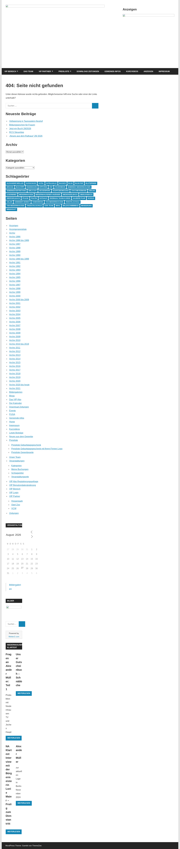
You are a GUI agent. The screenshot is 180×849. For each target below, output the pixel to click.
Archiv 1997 (14, 285)
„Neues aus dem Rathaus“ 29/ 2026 (25, 136)
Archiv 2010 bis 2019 (19, 344)
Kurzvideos (132, 71)
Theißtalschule (34, 206)
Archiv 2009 (14, 333)
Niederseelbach (70, 194)
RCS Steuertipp (16, 132)
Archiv (12, 233)
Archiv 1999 (14, 292)
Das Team (28, 71)
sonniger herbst (22, 202)
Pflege (25, 198)
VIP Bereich (10, 71)
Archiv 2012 (14, 351)
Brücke (10, 187)
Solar (9, 202)
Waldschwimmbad (71, 206)
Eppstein (43, 187)
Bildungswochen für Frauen (22, 125)
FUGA (12, 414)
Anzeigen (148, 71)
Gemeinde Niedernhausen (79, 187)
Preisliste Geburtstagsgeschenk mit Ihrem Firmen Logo (36, 449)
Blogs (12, 396)
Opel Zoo (15, 505)
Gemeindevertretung (16, 191)
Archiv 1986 (14, 237)
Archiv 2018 (14, 373)
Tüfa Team (48, 206)
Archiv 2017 (14, 370)
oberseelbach (13, 198)
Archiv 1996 (14, 281)
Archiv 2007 (14, 325)
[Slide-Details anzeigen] (148, 16)
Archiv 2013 (14, 355)
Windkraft (11, 209)
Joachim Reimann (78, 191)
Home (12, 422)
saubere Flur (79, 198)
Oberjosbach (86, 194)
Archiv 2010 (14, 340)
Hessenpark (44, 191)
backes (62, 183)
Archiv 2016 (14, 366)
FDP (51, 187)
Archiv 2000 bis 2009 (19, 299)
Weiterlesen (13, 738)
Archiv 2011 (14, 348)
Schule (91, 198)
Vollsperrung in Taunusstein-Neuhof (26, 121)
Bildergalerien (15, 392)
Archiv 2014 (14, 359)
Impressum (164, 71)
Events (12, 410)
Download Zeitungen (88, 71)
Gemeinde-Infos (112, 71)
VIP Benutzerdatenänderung (22, 485)
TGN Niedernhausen (15, 206)
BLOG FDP (79, 183)
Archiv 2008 (14, 329)
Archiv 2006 (14, 322)
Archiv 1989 (14, 251)
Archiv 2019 (14, 377)
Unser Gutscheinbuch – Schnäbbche (19, 670)
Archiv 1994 (14, 274)
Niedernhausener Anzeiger (47, 194)
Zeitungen (14, 513)
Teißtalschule (73, 202)
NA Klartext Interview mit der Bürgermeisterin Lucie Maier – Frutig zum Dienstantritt (9, 785)
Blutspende (91, 183)
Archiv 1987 (14, 244)
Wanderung (86, 206)
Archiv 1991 (14, 262)
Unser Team (15, 457)
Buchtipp (20, 187)
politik (34, 198)
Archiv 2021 (14, 388)
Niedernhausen (26, 194)
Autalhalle (51, 183)
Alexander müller (15, 183)
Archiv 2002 (14, 307)
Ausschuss (31, 183)
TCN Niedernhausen (54, 202)
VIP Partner (45, 71)
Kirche (92, 191)
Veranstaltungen (17, 461)
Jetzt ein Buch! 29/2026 (20, 128)
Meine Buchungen (19, 469)
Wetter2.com (14, 637)
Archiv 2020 (14, 381)
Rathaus (43, 198)
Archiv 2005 (14, 318)
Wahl (58, 206)
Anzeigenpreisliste (18, 229)
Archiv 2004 (14, 314)
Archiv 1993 (14, 270)
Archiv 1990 (14, 255)
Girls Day (32, 191)
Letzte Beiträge (16, 433)
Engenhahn (31, 187)
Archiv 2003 (14, 311)
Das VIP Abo (15, 399)
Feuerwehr (60, 187)
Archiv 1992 (14, 266)
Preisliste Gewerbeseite (22, 452)
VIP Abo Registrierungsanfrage (23, 481)
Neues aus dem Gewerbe (21, 436)
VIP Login (13, 492)
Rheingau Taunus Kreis (60, 198)
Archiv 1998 (14, 288)
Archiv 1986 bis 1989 (19, 240)
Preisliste (64, 71)
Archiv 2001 (14, 303)
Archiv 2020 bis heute (19, 385)
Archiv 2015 (14, 362)
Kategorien (16, 465)
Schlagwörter (17, 473)
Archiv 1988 (14, 248)
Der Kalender (15, 403)
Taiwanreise (37, 202)
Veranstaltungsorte (20, 477)
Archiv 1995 (14, 277)
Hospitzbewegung (61, 191)
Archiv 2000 (14, 296)
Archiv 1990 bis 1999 (19, 259)
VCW (13, 508)
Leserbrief (12, 194)
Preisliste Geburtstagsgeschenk (26, 445)
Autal (41, 183)
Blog (70, 183)
